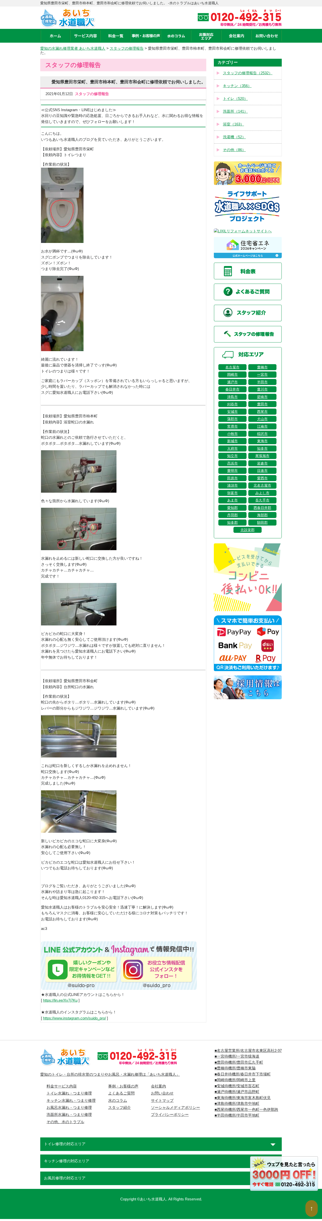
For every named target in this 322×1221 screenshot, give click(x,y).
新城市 (232, 441)
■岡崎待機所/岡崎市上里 (235, 1080)
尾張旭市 (262, 456)
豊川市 (262, 389)
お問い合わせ (162, 1093)
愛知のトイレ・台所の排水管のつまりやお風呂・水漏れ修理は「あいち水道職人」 (110, 1074)
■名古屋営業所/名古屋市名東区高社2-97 (248, 1051)
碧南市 (262, 397)
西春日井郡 (262, 508)
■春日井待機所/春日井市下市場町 (243, 1074)
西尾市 (262, 412)
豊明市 (232, 471)
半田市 (262, 382)
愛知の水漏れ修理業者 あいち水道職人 (72, 48)
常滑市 (232, 426)
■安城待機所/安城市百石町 (237, 1086)
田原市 (232, 478)
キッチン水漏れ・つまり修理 (71, 1101)
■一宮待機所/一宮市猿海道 (237, 1056)
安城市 (232, 412)
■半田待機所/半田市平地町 (237, 1115)
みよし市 (262, 493)
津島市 (232, 397)
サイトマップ (162, 1101)
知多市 (262, 448)
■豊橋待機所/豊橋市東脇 (235, 1068)
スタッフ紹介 (119, 1108)
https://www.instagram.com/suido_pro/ (74, 1018)
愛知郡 (232, 508)
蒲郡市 (232, 419)
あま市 (232, 500)
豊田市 (262, 404)
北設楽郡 (247, 530)
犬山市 (262, 419)
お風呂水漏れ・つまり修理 (69, 1108)
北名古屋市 (262, 485)
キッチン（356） (237, 86)
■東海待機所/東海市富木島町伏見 (243, 1098)
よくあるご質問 (121, 1093)
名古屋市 (232, 367)
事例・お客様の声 (123, 1086)
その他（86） (234, 150)
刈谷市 (232, 404)
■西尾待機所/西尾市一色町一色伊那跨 (246, 1110)
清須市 (232, 485)
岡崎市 (232, 374)
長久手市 (262, 500)
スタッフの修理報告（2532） (247, 73)
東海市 (262, 441)
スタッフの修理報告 (127, 48)
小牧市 (232, 434)
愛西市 (262, 478)
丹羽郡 (232, 515)
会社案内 (158, 1086)
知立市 (232, 456)
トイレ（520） (235, 99)
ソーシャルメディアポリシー (175, 1108)
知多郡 (232, 523)
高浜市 (232, 463)
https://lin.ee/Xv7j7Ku (60, 1000)
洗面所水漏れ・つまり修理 (69, 1115)
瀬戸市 (232, 382)
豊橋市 (262, 367)
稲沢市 (262, 434)
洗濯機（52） (234, 137)
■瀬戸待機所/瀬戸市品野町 (237, 1092)
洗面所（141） (235, 111)
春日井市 (232, 389)
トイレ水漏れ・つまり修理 (69, 1093)
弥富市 (232, 493)
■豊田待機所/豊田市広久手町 (239, 1062)
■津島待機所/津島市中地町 (237, 1104)
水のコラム (117, 1101)
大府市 (232, 448)
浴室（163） (233, 124)
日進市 (262, 471)
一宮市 (262, 374)
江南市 (262, 426)
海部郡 (262, 515)
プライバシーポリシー (170, 1115)
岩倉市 (262, 463)
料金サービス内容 (62, 1086)
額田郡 (262, 523)
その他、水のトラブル (65, 1122)
